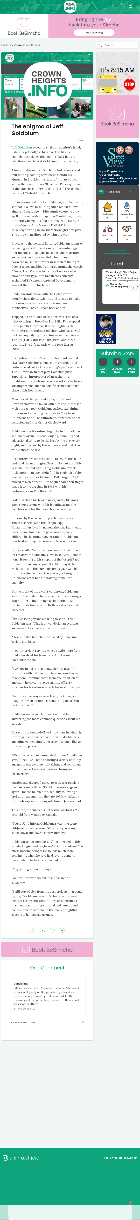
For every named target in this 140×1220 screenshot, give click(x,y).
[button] (133, 288)
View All (117, 251)
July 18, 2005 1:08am (24, 1009)
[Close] (83, 1022)
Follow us (120, 1157)
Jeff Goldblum (21, 147)
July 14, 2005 (33, 45)
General (16, 45)
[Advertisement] (66, 1055)
